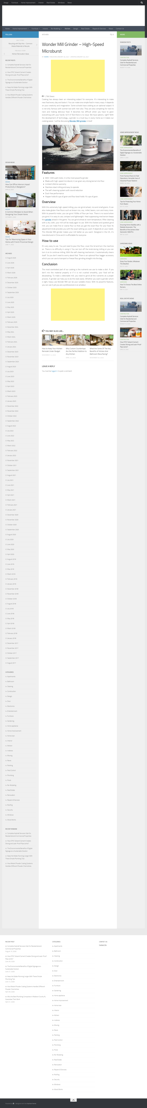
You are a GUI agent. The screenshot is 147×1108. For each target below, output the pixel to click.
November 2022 (12, 411)
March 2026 (11, 273)
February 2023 (12, 396)
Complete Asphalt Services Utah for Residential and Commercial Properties (129, 62)
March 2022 (11, 446)
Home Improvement (28, 3)
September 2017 (13, 658)
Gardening (10, 721)
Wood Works (11, 820)
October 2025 (11, 287)
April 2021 (10, 495)
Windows (61, 3)
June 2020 (10, 544)
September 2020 (13, 530)
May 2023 (10, 381)
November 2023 (12, 357)
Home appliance (12, 726)
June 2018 (10, 614)
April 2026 (10, 268)
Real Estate (51, 3)
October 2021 (11, 465)
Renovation (11, 795)
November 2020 (12, 520)
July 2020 (10, 539)
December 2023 (12, 352)
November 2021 (12, 460)
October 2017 (11, 653)
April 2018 (10, 623)
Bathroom (10, 681)
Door (9, 701)
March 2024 (11, 337)
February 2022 (12, 451)
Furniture (15, 3)
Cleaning (10, 686)
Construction (11, 691)
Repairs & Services (99, 29)
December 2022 (12, 406)
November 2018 (12, 594)
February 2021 (12, 505)
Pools (9, 780)
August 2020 (11, 535)
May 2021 (10, 490)
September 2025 (13, 292)
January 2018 (11, 638)
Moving (9, 756)
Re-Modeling (55, 29)
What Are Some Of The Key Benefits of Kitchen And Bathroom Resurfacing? (100, 351)
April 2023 (10, 386)
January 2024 (11, 347)
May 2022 (10, 441)
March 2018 (11, 628)
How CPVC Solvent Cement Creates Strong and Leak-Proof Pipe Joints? (130, 344)
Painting (10, 765)
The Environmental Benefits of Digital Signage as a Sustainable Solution (131, 152)
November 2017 (12, 648)
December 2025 (12, 283)
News (70, 3)
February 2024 (12, 342)
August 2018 (11, 604)
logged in (54, 371)
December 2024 (12, 327)
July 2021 (10, 480)
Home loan (11, 736)
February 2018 (12, 633)
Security (10, 810)
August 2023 (11, 367)
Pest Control (11, 770)
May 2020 (10, 549)
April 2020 (10, 554)
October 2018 (11, 599)
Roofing (10, 805)
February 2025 (12, 322)
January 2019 (11, 584)
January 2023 (11, 401)
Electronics (11, 706)
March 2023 (11, 391)
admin (46, 57)
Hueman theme (31, 1103)
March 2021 (11, 500)
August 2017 (11, 663)
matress (10, 751)
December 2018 (12, 589)
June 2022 (10, 436)
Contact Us (120, 29)
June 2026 (10, 263)
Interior (41, 3)
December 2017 (12, 643)
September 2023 (13, 362)
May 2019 (10, 569)
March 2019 (11, 574)
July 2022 (10, 431)
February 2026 (12, 278)
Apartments (11, 677)
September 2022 (13, 421)
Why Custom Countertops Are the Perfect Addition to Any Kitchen (76, 351)
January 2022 (11, 455)
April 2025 (10, 312)
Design (6, 3)
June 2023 (10, 376)
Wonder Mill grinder (77, 121)
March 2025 (11, 317)
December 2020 (12, 515)
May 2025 (10, 307)
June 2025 (10, 302)
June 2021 (10, 485)
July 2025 (10, 297)
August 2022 (11, 426)
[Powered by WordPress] (13, 1103)
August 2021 (11, 475)
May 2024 (10, 332)
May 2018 (10, 619)
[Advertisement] (78, 76)
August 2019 (11, 559)
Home (7, 29)
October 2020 (11, 525)
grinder (48, 219)
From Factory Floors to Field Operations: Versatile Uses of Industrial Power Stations (130, 178)
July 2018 (10, 609)
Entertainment (12, 711)
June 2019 (10, 564)
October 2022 (11, 416)
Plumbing (10, 775)
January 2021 (11, 510)
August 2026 (11, 258)
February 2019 (12, 579)
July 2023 (10, 371)
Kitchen (67, 29)
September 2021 (13, 470)
